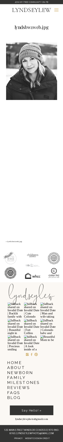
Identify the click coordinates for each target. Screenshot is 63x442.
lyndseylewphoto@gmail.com (35, 433)
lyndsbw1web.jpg (14, 241)
